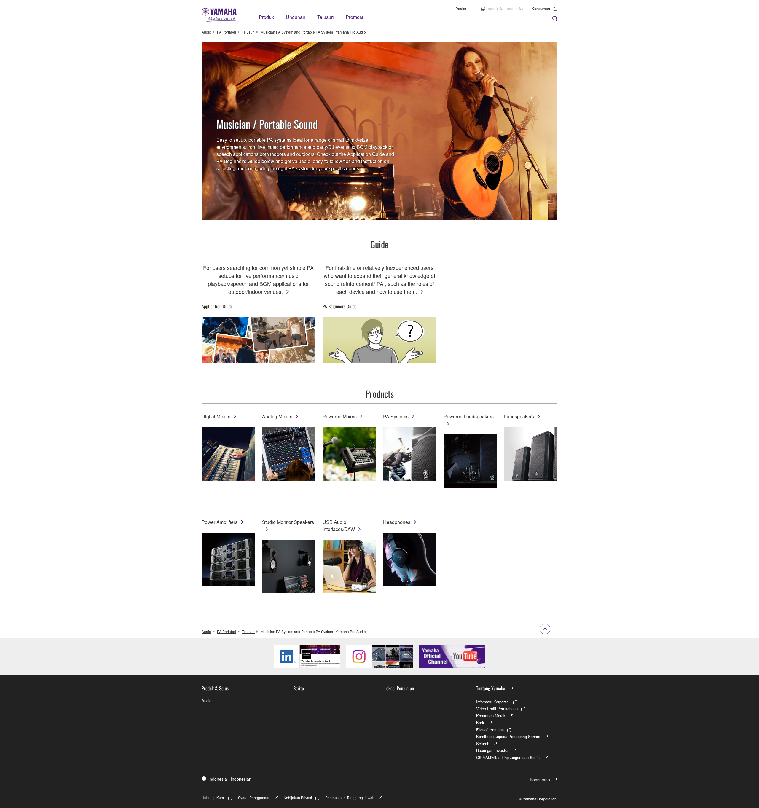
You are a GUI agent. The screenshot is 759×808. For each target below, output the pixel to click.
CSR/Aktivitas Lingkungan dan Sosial (508, 757)
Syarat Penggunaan (254, 797)
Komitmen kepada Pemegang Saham (508, 736)
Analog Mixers (277, 416)
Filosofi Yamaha (490, 729)
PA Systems (396, 416)
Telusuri (325, 17)
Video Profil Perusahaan (497, 708)
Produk (266, 17)
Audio (206, 31)
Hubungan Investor (492, 750)
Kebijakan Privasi (298, 797)
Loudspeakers (519, 416)
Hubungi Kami (213, 797)
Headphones (396, 522)
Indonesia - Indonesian (505, 8)
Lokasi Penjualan (399, 688)
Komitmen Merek (491, 715)
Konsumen (541, 8)
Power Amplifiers (219, 522)
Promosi (354, 17)
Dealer (460, 8)
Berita (298, 688)
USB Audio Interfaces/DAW (339, 526)
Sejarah (482, 743)
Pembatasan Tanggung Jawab (349, 797)
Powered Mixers (340, 416)
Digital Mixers (216, 416)
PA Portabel (226, 31)
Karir (480, 722)
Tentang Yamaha (490, 688)
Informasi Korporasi (493, 702)
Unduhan (295, 17)
